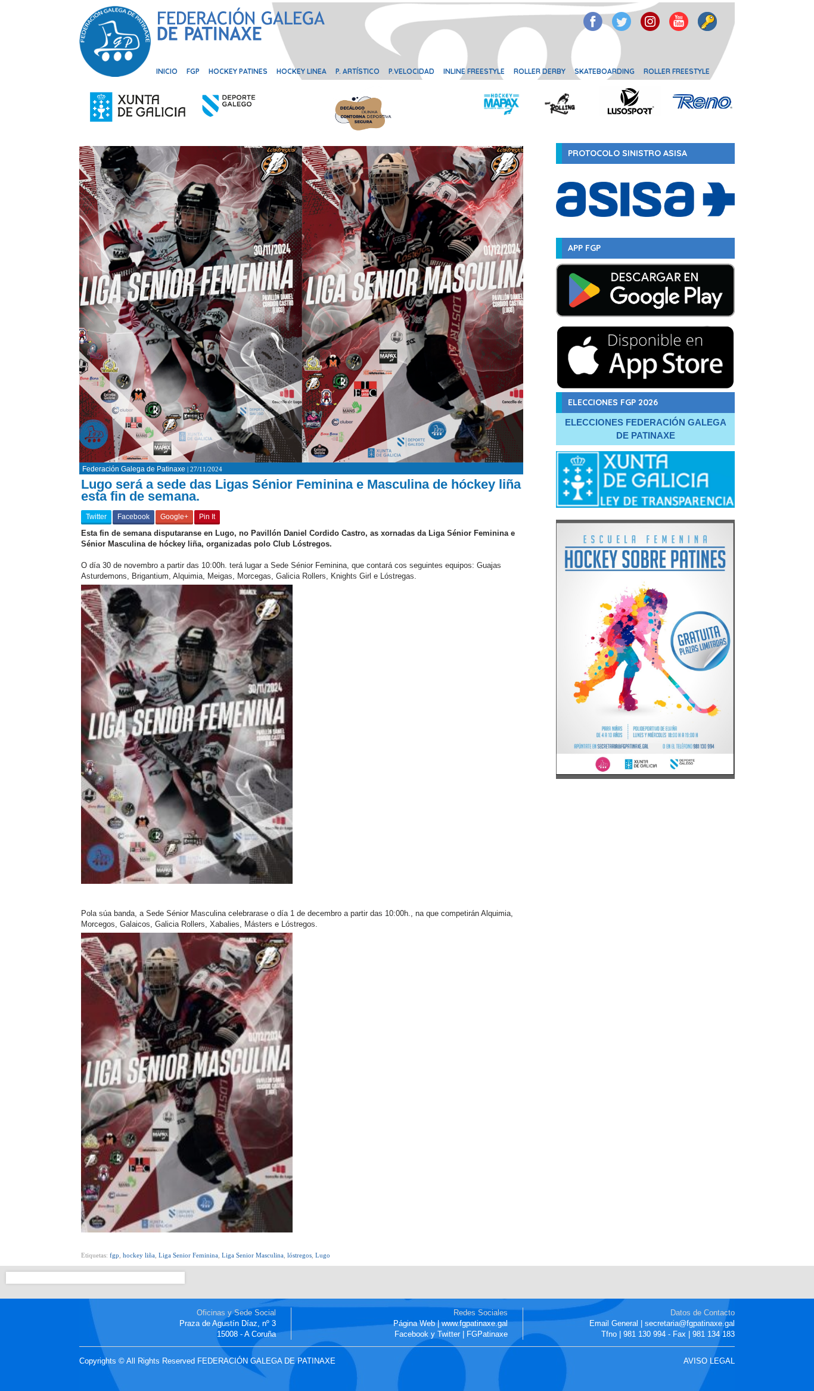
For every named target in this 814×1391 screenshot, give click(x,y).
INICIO (167, 71)
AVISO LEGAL (709, 1360)
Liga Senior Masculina (253, 1255)
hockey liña (139, 1255)
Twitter (96, 517)
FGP (193, 71)
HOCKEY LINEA (301, 71)
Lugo (322, 1255)
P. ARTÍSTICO (357, 71)
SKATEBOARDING (604, 71)
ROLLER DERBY (540, 71)
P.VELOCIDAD (411, 71)
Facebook (133, 517)
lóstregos (299, 1255)
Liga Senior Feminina (188, 1255)
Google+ (174, 517)
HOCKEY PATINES (238, 71)
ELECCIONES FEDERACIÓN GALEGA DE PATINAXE (645, 428)
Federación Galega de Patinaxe (133, 469)
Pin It (207, 517)
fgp (114, 1255)
